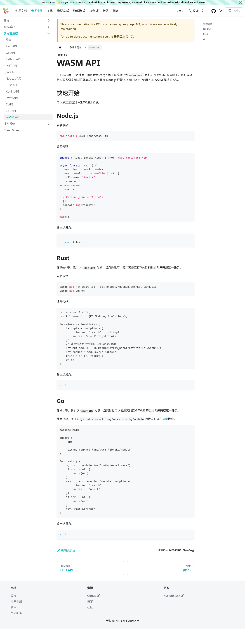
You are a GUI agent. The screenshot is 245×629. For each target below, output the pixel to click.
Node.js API (13, 79)
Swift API (12, 98)
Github (179, 2)
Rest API (11, 46)
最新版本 (119, 37)
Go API (10, 53)
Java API (11, 72)
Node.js (207, 28)
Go (204, 39)
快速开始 (208, 23)
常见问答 (16, 613)
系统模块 (9, 27)
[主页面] (60, 47)
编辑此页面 (68, 550)
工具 (50, 11)
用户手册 (16, 601)
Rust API (11, 85)
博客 (116, 11)
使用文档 (21, 11)
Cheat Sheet (12, 130)
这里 (68, 102)
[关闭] (240, 2)
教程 (6, 20)
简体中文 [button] (198, 11)
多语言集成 (11, 33)
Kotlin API (12, 91)
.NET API (11, 66)
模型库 (61, 11)
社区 (106, 11)
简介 (8, 40)
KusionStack (172, 596)
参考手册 (37, 11)
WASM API (13, 117)
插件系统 (9, 124)
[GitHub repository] (213, 11)
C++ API (11, 111)
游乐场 (77, 11)
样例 (92, 11)
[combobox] (234, 11)
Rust (205, 34)
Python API (13, 59)
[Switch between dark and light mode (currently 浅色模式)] (221, 11)
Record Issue (197, 2)
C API (9, 104)
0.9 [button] (179, 11)
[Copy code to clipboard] (190, 135)
